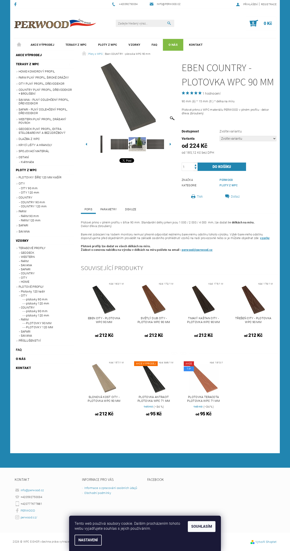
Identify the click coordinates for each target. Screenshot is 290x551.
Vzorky (134, 44)
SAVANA (24, 231)
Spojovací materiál (34, 151)
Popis (88, 209)
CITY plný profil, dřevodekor (42, 83)
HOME (25, 281)
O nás (173, 44)
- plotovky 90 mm (36, 299)
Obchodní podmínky (97, 493)
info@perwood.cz (32, 490)
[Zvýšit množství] (195, 165)
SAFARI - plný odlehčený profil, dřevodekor (43, 111)
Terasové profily (32, 248)
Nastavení (88, 540)
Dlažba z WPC (29, 139)
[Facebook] (16, 4)
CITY (22, 183)
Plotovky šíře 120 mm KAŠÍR (40, 177)
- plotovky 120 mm (36, 303)
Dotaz (235, 196)
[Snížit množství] (195, 169)
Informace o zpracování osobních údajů (110, 488)
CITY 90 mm (29, 188)
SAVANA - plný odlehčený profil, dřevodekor (44, 101)
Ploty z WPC (107, 44)
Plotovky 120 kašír (33, 291)
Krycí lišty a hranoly (35, 145)
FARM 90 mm (30, 216)
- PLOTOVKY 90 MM (37, 323)
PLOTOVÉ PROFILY (31, 286)
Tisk (200, 196)
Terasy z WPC (76, 44)
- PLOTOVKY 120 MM (38, 327)
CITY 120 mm (30, 192)
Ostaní (24, 157)
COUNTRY (25, 197)
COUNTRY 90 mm (33, 202)
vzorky (265, 238)
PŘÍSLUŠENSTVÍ (30, 340)
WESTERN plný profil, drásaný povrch (42, 121)
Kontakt (196, 44)
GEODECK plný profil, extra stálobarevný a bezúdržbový (42, 130)
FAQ (154, 44)
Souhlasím (201, 526)
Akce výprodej (42, 44)
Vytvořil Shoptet (265, 542)
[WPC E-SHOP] (56, 23)
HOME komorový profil (37, 71)
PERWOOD (28, 510)
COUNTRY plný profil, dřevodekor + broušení (45, 91)
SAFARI (23, 225)
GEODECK (27, 252)
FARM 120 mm (31, 220)
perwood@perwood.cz (197, 250)
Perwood (226, 180)
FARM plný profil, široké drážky (44, 77)
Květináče (27, 162)
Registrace (268, 4)
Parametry (108, 209)
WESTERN (28, 257)
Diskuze (130, 209)
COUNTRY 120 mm (34, 206)
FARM (22, 211)
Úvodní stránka (19, 45)
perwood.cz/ (29, 517)
